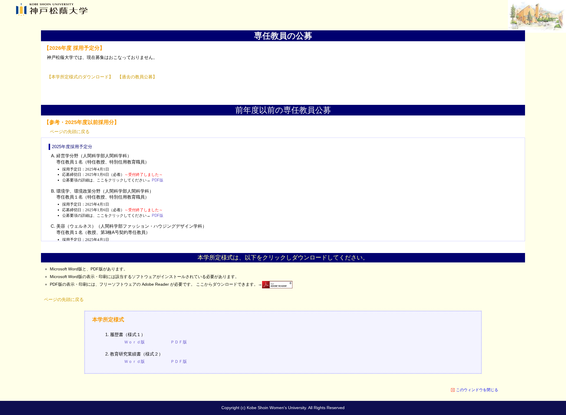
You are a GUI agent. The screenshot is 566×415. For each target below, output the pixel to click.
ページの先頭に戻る (70, 131)
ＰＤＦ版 (178, 342)
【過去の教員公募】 (137, 77)
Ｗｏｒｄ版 (134, 342)
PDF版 (157, 180)
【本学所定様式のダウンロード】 (80, 77)
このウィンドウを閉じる (477, 390)
